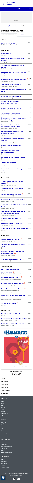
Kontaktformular (5, 467)
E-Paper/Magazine (5, 423)
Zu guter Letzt (4, 393)
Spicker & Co (4, 413)
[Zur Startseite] (10, 3)
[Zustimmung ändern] (3, 478)
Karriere (3, 465)
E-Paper (21, 35)
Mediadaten (4, 463)
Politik (2, 403)
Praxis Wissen (4, 387)
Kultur (2, 409)
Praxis (2, 405)
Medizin (3, 407)
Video (2, 429)
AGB (2, 442)
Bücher (3, 435)
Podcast (3, 427)
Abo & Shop (4, 433)
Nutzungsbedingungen (6, 452)
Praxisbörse (4, 431)
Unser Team (4, 461)
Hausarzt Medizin (5, 390)
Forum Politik (4, 384)
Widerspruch (4, 448)
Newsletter (3, 425)
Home (2, 26)
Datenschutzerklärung (6, 446)
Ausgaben (9, 26)
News (2, 401)
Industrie (3, 411)
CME (2, 415)
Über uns (3, 459)
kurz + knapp (4, 381)
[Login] (23, 9)
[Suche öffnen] (19, 9)
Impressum (4, 444)
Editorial (3, 378)
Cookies (3, 450)
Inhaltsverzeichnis (9, 35)
